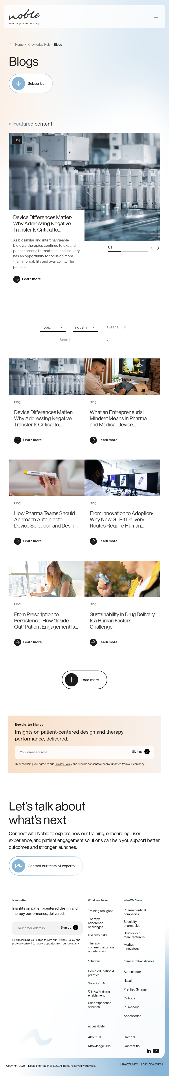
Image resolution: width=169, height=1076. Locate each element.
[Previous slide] (152, 248)
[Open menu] (155, 16)
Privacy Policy (63, 764)
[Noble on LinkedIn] (149, 1051)
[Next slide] (157, 248)
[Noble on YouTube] (156, 1051)
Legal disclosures (152, 1064)
